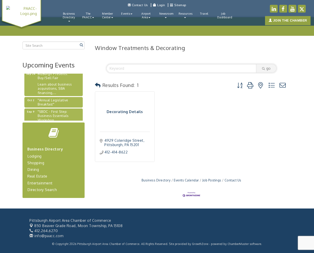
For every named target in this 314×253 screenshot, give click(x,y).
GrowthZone (200, 244)
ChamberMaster (238, 244)
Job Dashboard (224, 15)
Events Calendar (186, 180)
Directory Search (42, 189)
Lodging (34, 156)
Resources (186, 13)
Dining (33, 169)
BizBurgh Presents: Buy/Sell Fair (53, 74)
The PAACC (87, 15)
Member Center (107, 15)
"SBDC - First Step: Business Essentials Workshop (53, 114)
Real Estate (37, 176)
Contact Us (233, 180)
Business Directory (69, 15)
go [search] (268, 68)
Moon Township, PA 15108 (78, 225)
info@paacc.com (48, 236)
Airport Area (146, 15)
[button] (98, 85)
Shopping (35, 163)
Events (125, 13)
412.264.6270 (45, 230)
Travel (204, 13)
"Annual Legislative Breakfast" (53, 101)
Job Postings (211, 180)
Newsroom (166, 13)
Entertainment (40, 183)
